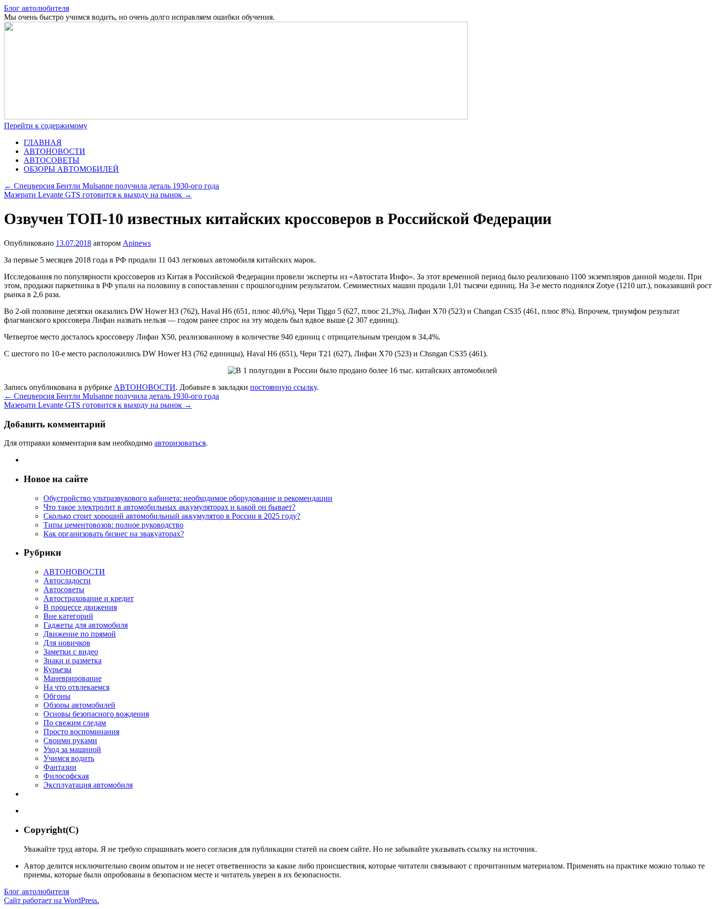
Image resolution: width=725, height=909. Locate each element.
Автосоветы (63, 589)
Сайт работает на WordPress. (51, 900)
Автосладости (67, 580)
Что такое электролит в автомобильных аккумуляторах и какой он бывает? (169, 507)
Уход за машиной (72, 749)
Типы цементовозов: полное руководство (113, 525)
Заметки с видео (70, 651)
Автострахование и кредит (88, 598)
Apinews (137, 243)
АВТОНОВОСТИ (54, 151)
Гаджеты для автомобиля (85, 625)
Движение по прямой (79, 634)
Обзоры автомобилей (79, 705)
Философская (66, 776)
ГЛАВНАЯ (43, 142)
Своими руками (70, 740)
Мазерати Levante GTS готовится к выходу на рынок (98, 194)
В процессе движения (80, 607)
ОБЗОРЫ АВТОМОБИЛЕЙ (71, 169)
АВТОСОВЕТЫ (51, 160)
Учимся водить (68, 758)
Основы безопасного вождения (96, 714)
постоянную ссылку (283, 387)
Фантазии (59, 767)
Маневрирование (72, 678)
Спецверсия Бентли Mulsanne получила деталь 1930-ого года (111, 186)
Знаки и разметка (72, 660)
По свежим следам (74, 723)
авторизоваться (180, 443)
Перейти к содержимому (45, 125)
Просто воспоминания (81, 731)
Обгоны (57, 696)
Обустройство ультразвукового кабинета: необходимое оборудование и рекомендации (187, 498)
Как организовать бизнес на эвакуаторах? (113, 534)
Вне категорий (68, 616)
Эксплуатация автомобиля (88, 785)
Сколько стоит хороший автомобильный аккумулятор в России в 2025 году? (171, 516)
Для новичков (66, 643)
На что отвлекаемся (76, 687)
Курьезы (57, 669)
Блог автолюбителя (36, 8)
